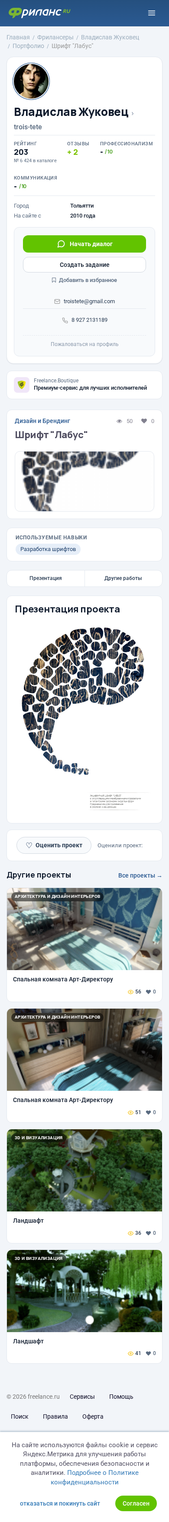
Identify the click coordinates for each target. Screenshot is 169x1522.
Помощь (121, 1396)
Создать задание (85, 264)
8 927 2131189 (89, 320)
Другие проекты (38, 874)
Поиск (20, 1416)
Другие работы (123, 578)
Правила (55, 1416)
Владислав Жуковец (71, 112)
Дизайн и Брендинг (42, 420)
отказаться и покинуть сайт (60, 1503)
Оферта (93, 1416)
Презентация (45, 578)
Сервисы (82, 1396)
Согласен (136, 1503)
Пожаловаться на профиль (85, 344)
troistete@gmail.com (89, 301)
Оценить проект (54, 845)
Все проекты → (140, 875)
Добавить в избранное (87, 280)
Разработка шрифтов (48, 549)
